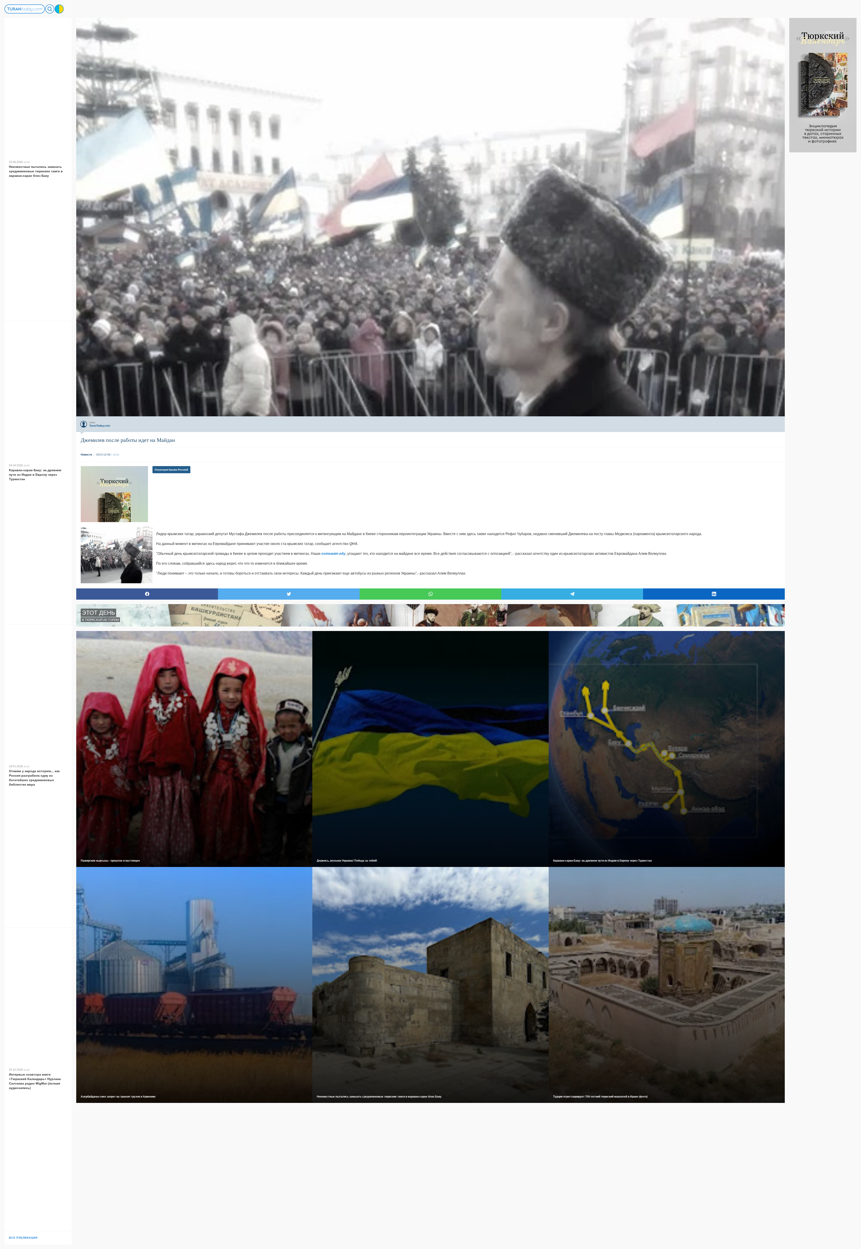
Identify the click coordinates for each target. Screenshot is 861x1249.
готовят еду (333, 553)
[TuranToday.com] (24, 8)
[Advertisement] (823, 219)
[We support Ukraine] (59, 8)
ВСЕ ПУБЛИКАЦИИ (23, 1237)
